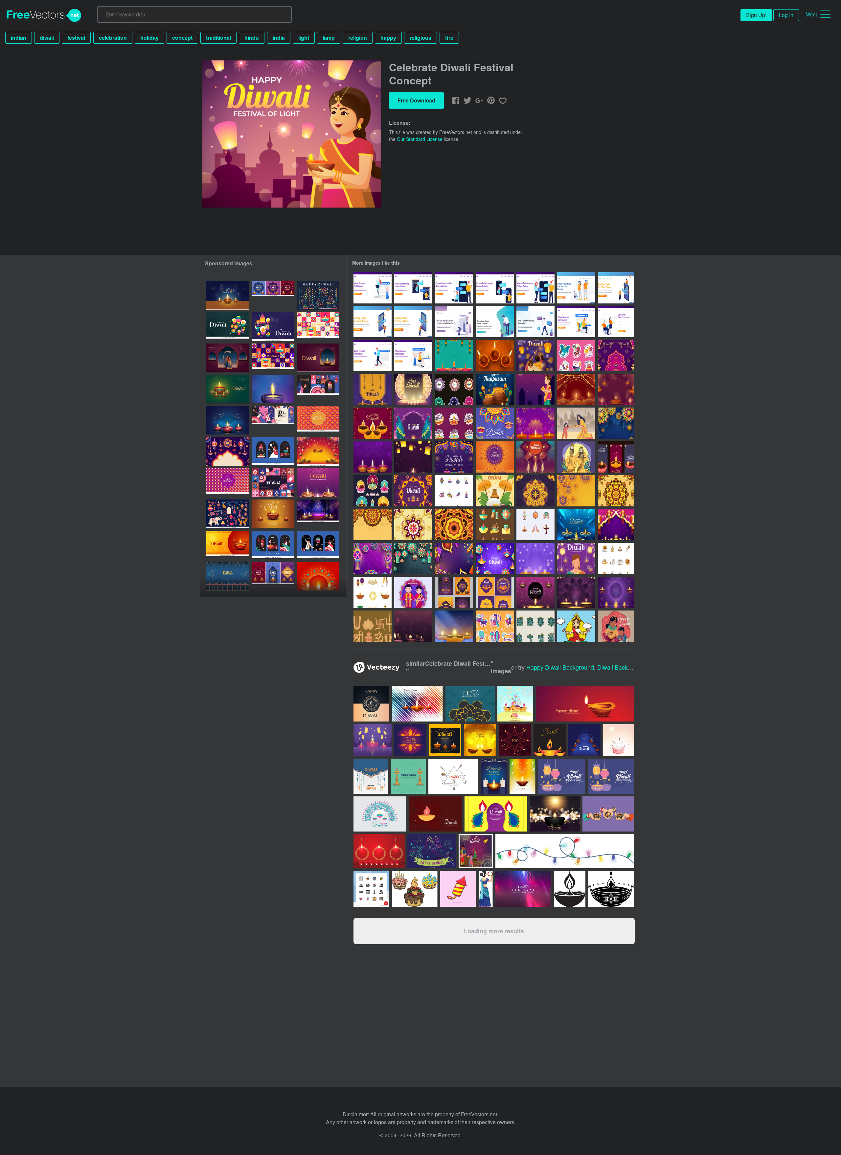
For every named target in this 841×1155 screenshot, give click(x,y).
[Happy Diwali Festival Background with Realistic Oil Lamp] (372, 457)
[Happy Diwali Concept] (495, 558)
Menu (812, 14)
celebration (113, 37)
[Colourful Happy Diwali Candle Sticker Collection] (372, 490)
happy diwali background (560, 667)
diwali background (621, 667)
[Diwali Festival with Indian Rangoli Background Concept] (616, 423)
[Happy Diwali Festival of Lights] (413, 423)
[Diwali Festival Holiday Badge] (454, 389)
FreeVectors (44, 15)
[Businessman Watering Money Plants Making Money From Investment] (495, 321)
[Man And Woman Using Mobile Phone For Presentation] (616, 287)
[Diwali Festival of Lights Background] (535, 457)
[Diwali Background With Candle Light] (413, 626)
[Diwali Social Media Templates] (454, 592)
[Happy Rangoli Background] (413, 558)
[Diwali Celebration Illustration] (576, 423)
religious (420, 37)
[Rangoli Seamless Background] (535, 490)
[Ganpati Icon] (535, 626)
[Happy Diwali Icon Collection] (372, 592)
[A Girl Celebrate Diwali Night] (535, 389)
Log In (786, 15)
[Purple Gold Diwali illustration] (372, 423)
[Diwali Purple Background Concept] (535, 592)
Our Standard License (420, 139)
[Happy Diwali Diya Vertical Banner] (616, 457)
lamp (329, 37)
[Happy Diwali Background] (576, 524)
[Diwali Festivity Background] (454, 355)
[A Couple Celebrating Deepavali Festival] (413, 592)
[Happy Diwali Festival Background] (495, 355)
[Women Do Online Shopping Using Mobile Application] (454, 321)
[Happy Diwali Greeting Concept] (495, 423)
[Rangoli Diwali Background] (372, 558)
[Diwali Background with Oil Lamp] (535, 558)
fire (449, 37)
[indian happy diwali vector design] (522, 776)
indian (18, 37)
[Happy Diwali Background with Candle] (454, 626)
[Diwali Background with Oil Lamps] (616, 592)
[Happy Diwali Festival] (616, 626)
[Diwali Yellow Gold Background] (495, 457)
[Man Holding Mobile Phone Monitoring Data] (535, 321)
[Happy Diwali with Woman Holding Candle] (576, 558)
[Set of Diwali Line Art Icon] (616, 558)
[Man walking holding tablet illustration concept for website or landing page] (372, 355)
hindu (251, 37)
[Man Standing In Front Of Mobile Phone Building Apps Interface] (413, 321)
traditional (218, 37)
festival (76, 37)
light (303, 37)
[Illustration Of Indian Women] (576, 626)
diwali (47, 37)
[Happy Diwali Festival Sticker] (454, 423)
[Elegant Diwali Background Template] (413, 389)
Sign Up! (756, 15)
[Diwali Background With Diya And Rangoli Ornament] (413, 490)
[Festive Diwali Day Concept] (616, 355)
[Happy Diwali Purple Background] (372, 389)
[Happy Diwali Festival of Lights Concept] (535, 355)
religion (357, 37)
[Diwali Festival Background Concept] (454, 457)
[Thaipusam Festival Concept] (495, 389)
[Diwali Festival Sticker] (495, 626)
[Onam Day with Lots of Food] (495, 490)
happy (388, 37)
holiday (149, 37)
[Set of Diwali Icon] (454, 490)
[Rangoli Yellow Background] (576, 490)
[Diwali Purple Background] (576, 592)
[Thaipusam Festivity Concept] (576, 457)
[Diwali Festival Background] (535, 423)
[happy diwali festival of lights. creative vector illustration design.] (227, 576)
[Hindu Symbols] (372, 626)
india (279, 37)
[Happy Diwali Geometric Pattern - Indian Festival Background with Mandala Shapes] (227, 482)
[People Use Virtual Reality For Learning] (576, 287)
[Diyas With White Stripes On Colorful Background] (417, 704)
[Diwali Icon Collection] (495, 524)
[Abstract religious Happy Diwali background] (480, 740)
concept (182, 37)
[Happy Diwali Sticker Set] (576, 355)
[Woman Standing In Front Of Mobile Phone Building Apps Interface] (372, 321)
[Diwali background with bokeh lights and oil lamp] (555, 814)
